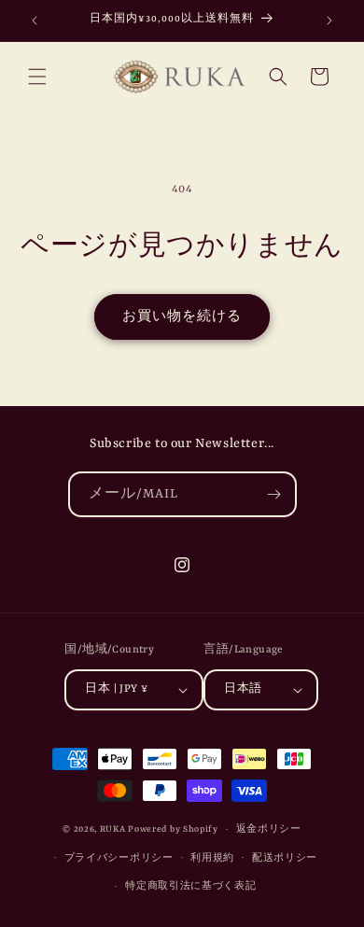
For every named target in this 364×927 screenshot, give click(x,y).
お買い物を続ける (182, 317)
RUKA (113, 829)
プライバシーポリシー (119, 858)
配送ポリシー (284, 858)
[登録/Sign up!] (274, 494)
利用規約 (212, 858)
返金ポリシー (268, 829)
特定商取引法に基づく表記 (190, 886)
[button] (37, 76)
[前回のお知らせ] (34, 20)
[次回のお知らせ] (329, 20)
